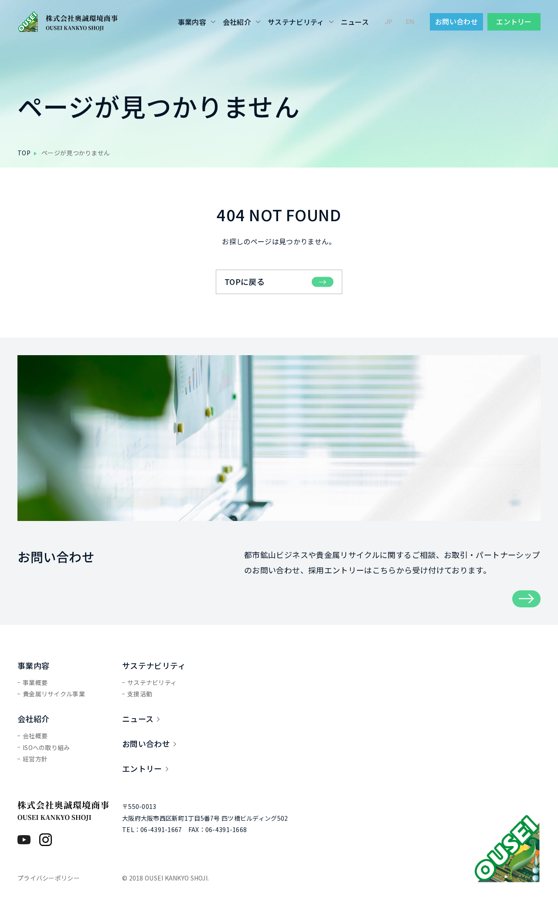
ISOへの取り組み (46, 747)
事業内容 (192, 22)
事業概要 (35, 682)
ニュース (355, 22)
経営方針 (35, 758)
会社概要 (35, 735)
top (24, 152)
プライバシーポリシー (48, 878)
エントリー (514, 21)
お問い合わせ (456, 21)
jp (388, 21)
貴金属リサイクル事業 (54, 693)
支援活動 (139, 693)
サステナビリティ (296, 22)
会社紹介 (237, 22)
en (410, 21)
